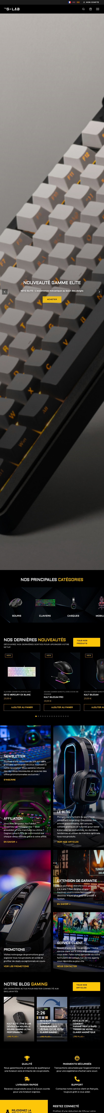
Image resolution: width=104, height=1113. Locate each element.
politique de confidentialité (60, 573)
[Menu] (97, 9)
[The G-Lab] (12, 9)
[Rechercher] (83, 9)
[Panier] (90, 9)
